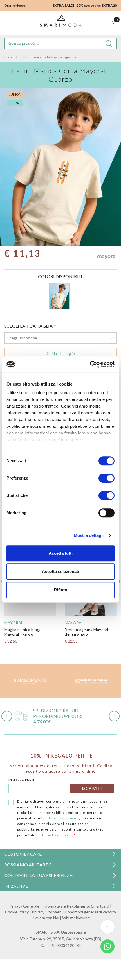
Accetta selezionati (60, 571)
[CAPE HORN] (91, 681)
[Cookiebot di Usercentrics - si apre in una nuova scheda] (90, 364)
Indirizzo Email (22, 779)
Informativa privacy (62, 818)
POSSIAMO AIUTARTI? (28, 864)
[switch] (106, 478)
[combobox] (60, 43)
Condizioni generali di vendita (90, 911)
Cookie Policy (17, 911)
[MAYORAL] (107, 258)
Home (9, 57)
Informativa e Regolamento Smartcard (75, 906)
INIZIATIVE (16, 886)
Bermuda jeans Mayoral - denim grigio (88, 631)
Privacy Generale (24, 906)
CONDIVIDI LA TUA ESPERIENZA (38, 875)
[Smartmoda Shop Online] (60, 23)
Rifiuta (60, 589)
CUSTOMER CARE (23, 854)
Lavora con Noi (46, 917)
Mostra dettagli (89, 535)
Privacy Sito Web (47, 911)
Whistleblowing (76, 917)
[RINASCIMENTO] (30, 681)
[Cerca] (109, 43)
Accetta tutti (61, 553)
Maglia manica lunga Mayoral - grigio (23, 631)
